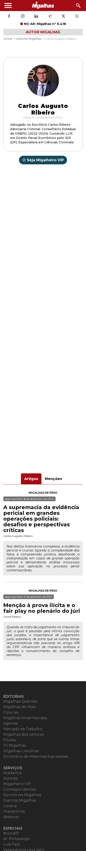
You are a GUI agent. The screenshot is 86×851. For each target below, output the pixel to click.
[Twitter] (63, 16)
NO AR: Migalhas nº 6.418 (45, 24)
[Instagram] (22, 16)
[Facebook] (9, 16)
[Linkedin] (36, 16)
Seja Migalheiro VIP (45, 160)
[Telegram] (49, 16)
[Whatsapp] (77, 16)
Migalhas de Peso (43, 492)
